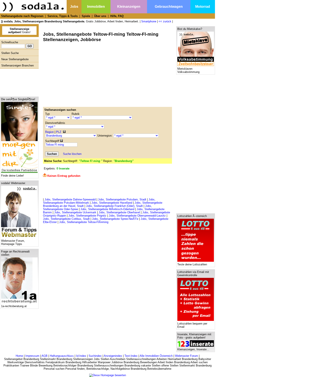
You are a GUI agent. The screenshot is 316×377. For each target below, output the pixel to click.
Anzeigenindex (113, 355)
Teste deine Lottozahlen (192, 264)
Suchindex (95, 355)
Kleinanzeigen (128, 6)
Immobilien (96, 6)
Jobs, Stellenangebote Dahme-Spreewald (70, 199)
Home (19, 355)
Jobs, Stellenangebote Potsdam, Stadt (122, 199)
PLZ (58, 132)
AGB (44, 355)
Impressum (32, 355)
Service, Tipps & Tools (63, 16)
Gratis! (19, 30)
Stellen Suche (10, 53)
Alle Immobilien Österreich (156, 355)
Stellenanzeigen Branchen (17, 65)
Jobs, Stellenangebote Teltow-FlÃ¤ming (83, 222)
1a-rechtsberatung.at (14, 306)
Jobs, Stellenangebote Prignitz (87, 215)
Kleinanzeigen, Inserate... (193, 349)
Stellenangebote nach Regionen (22, 16)
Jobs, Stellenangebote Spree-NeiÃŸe (115, 218)
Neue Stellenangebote (15, 59)
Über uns (100, 16)
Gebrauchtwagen (169, 6)
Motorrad (202, 6)
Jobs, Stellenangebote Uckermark (75, 212)
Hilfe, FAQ (117, 16)
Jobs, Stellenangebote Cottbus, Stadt (66, 218)
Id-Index (81, 355)
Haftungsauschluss (62, 355)
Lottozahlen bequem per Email (192, 325)
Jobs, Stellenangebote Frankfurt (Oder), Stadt (114, 206)
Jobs (74, 6)
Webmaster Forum (186, 355)
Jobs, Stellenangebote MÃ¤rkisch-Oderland (107, 209)
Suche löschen (72, 153)
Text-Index (131, 355)
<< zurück (165, 21)
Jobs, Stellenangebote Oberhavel (119, 212)
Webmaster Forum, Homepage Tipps (13, 242)
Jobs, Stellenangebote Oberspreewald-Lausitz (137, 215)
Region (49, 132)
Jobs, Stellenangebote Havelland (111, 202)
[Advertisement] (18, 81)
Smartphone (148, 21)
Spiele (86, 16)
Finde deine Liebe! (12, 175)
